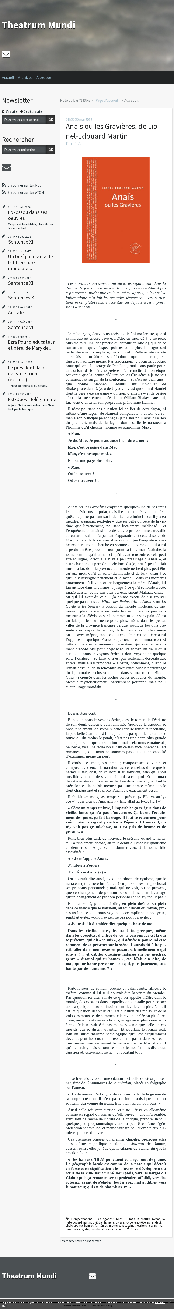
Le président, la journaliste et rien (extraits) (30, 374)
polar (150, 1222)
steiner (154, 1226)
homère (109, 1222)
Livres (119, 1219)
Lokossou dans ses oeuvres (27, 215)
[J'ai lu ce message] (169, 1302)
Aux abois (131, 100)
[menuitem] (10, 77)
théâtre (98, 1222)
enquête (140, 1222)
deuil (158, 1222)
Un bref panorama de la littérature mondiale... (30, 262)
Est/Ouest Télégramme (32, 399)
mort (111, 1229)
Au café (16, 312)
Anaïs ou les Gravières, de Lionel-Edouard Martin (113, 131)
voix (118, 1229)
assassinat (129, 1226)
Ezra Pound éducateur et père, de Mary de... (31, 345)
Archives (25, 77)
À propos (44, 77)
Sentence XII (21, 242)
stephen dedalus (95, 1229)
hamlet (88, 1226)
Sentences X (21, 298)
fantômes (101, 1226)
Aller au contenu (12, 3)
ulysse (120, 1222)
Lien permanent (81, 1219)
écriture (142, 1226)
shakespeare (74, 1226)
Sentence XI (20, 283)
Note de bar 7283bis (75, 100)
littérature (144, 1219)
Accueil (8, 77)
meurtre (114, 1226)
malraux (78, 1229)
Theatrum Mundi (39, 25)
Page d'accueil (107, 100)
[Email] (6, 54)
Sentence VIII (22, 327)
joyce (129, 1222)
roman (156, 1219)
